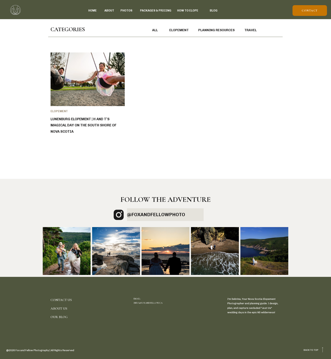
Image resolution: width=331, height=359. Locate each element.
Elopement (59, 111)
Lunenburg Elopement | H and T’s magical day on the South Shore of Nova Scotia (83, 125)
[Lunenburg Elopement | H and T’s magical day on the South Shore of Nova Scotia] (88, 79)
